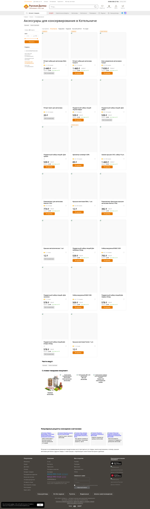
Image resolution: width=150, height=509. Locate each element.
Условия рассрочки (29, 479)
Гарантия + (60, 1)
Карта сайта (27, 490)
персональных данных (92, 485)
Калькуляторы (114, 13)
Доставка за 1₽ (38, 1)
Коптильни (83, 13)
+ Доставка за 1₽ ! (56, 70)
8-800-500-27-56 (113, 1)
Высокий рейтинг (77, 28)
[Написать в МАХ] (125, 13)
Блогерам (50, 472)
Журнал (103, 13)
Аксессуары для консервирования (29, 62)
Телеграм (76, 464)
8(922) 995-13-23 (54, 474)
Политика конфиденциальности (64, 501)
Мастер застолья (70, 1)
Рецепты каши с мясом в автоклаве (65, 436)
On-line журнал (58, 494)
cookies (12, 504)
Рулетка (72, 494)
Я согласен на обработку (86, 485)
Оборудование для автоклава (29, 59)
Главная (26, 17)
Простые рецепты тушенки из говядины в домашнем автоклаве (114, 440)
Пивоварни (92, 13)
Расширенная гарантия (30, 474)
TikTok (76, 472)
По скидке (85, 28)
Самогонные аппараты (62, 13)
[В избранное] (66, 65)
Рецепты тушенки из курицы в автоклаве (97, 438)
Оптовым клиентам (53, 469)
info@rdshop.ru (51, 479)
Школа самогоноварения (103, 494)
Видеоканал (84, 494)
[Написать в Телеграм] (122, 13)
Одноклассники (78, 469)
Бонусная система (29, 477)
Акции (51, 13)
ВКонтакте (77, 466)
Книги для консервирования (29, 66)
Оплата (46, 1)
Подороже (68, 28)
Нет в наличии (49, 73)
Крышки (26, 25)
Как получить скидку (30, 485)
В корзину (78, 73)
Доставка (26, 466)
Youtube (76, 461)
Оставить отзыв (28, 482)
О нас (48, 461)
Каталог (31, 17)
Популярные (53, 28)
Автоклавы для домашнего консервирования (29, 55)
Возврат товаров (28, 472)
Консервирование (39, 17)
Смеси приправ (34, 25)
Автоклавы (74, 13)
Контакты (50, 464)
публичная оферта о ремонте (75, 503)
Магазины (27, 461)
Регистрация (27, 487)
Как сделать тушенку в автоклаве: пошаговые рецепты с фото (81, 440)
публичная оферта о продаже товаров (84, 501)
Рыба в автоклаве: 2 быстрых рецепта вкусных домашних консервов (47, 441)
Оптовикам (53, 1)
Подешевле (61, 28)
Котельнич (29, 1)
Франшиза (50, 466)
